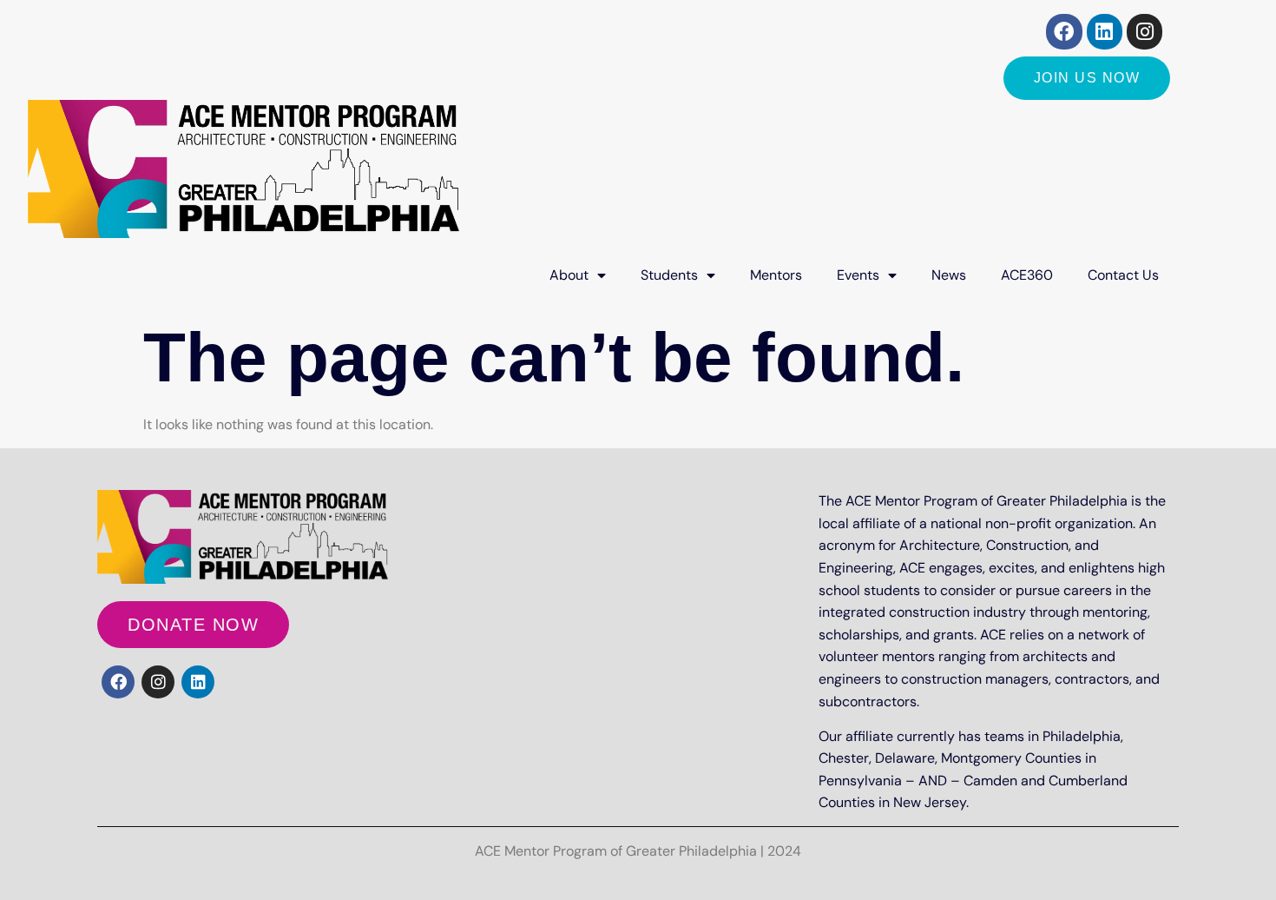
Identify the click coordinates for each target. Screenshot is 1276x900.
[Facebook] (1064, 32)
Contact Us (1123, 275)
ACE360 (1027, 275)
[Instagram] (1144, 32)
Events (858, 275)
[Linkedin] (1104, 32)
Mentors (776, 275)
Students (669, 275)
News (948, 275)
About (569, 275)
